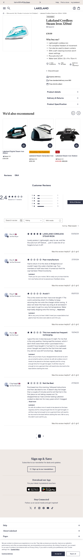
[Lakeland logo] (41, 8)
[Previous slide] (73, 113)
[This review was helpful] (72, 252)
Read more (61, 310)
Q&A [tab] (17, 175)
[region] (41, 549)
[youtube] (48, 508)
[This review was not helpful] (76, 252)
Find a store (65, 2)
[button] (5, 2)
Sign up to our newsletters (42, 469)
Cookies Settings (7, 553)
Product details (54, 92)
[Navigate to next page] (41, 438)
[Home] (3, 13)
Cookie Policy (15, 549)
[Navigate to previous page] (41, 434)
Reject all (73, 554)
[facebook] (35, 508)
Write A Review (75, 202)
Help (57, 2)
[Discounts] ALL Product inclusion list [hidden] (22, 13)
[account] (74, 8)
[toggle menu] (4, 8)
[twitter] (30, 508)
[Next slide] (78, 113)
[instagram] (39, 508)
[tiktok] (52, 508)
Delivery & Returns (55, 98)
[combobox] (33, 220)
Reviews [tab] (8, 175)
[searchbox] (11, 220)
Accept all (58, 554)
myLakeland (75, 2)
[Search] (8, 8)
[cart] (78, 8)
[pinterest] (43, 508)
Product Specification (57, 104)
